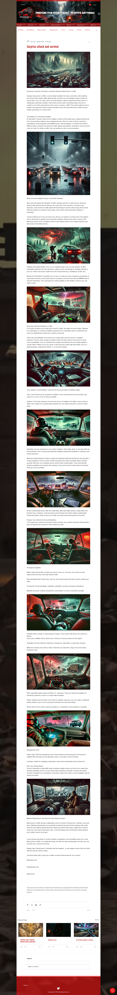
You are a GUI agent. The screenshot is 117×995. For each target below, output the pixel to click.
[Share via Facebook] (27, 905)
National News (41, 30)
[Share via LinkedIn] (36, 905)
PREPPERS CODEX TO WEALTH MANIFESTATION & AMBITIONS (27, 941)
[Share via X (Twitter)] (32, 905)
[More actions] (89, 42)
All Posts (20, 30)
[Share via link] (40, 905)
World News (30, 30)
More (86, 30)
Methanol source (52, 940)
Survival (71, 30)
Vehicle (79, 30)
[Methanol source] (58, 930)
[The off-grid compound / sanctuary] (86, 930)
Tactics (63, 30)
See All (97, 919)
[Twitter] (58, 988)
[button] (99, 13)
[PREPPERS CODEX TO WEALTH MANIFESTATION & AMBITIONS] (30, 930)
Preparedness (54, 30)
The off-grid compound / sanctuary (84, 940)
